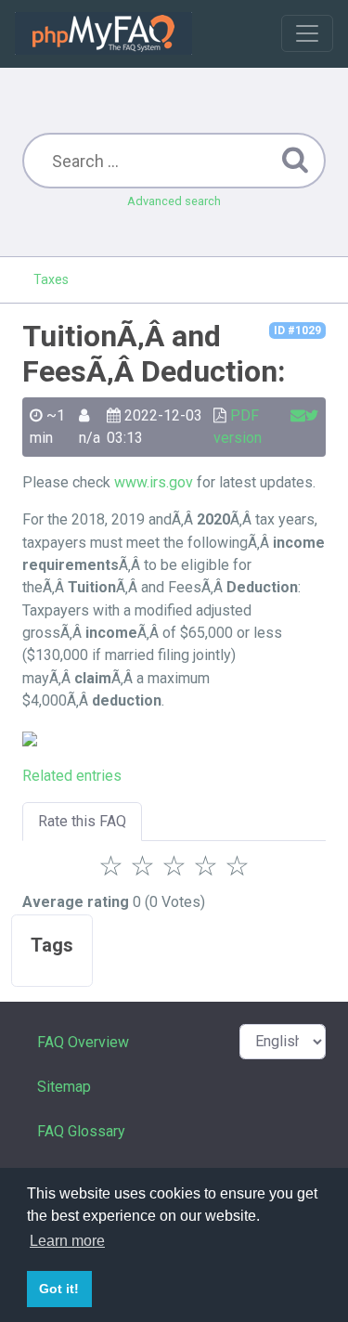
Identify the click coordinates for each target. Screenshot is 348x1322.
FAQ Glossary (81, 1131)
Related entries (72, 775)
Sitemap (64, 1086)
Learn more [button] (67, 1241)
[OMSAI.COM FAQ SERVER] (103, 33)
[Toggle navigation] (307, 33)
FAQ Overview (83, 1042)
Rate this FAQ (82, 821)
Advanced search (174, 201)
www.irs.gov (153, 482)
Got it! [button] (59, 1288)
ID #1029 (297, 330)
